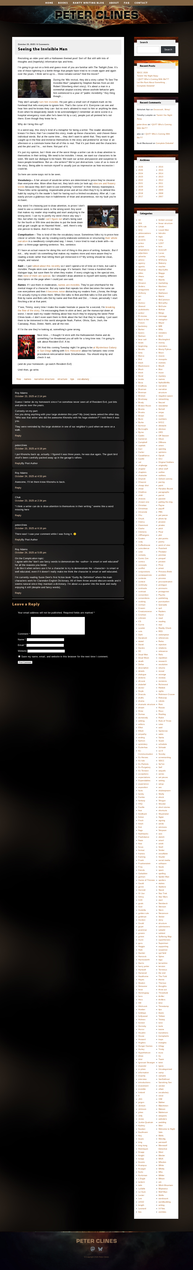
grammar (142, 930)
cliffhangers (143, 535)
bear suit (142, 339)
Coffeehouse (144, 545)
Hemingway (143, 993)
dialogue (142, 674)
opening (162, 449)
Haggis (141, 946)
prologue (163, 585)
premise (162, 555)
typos (161, 1066)
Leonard (142, 1208)
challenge (142, 465)
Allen (140, 280)
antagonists (143, 289)
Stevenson (163, 913)
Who (161, 1172)
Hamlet (141, 953)
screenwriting (165, 757)
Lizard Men (164, 230)
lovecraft (163, 250)
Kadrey (141, 1125)
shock (161, 797)
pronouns (163, 588)
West (161, 1152)
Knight (141, 1155)
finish (140, 824)
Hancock (142, 956)
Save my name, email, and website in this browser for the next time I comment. (64, 656)
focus (140, 847)
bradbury (142, 386)
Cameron (142, 439)
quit (160, 608)
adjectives (143, 253)
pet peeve (163, 515)
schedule (163, 744)
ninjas (161, 412)
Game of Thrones (146, 880)
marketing (163, 283)
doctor (141, 688)
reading (162, 621)
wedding (162, 1122)
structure (62, 379)
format (141, 850)
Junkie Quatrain (145, 1122)
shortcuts (163, 810)
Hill (139, 1003)
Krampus (142, 1165)
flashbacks (143, 834)
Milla (161, 329)
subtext (162, 933)
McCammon (164, 299)
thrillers (162, 999)
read (161, 618)
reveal (161, 671)
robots (161, 701)
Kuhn (140, 1172)
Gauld (141, 883)
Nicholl (162, 409)
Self (160, 767)
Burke (141, 422)
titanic (161, 1013)
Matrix (161, 296)
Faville (141, 807)
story (161, 920)
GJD (140, 900)
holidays (142, 1013)
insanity (141, 1076)
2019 (140, 190)
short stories (164, 807)
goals (140, 903)
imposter (142, 1066)
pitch (161, 528)
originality (163, 465)
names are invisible (68, 285)
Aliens (141, 276)
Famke (141, 797)
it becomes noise (55, 291)
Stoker (162, 917)
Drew (140, 711)
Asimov (141, 303)
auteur (141, 313)
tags (160, 960)
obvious (162, 429)
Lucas (161, 253)
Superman (163, 943)
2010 (161, 186)
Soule (161, 867)
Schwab (162, 747)
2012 (161, 180)
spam (161, 870)
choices (141, 499)
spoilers (162, 880)
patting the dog (166, 502)
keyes (141, 1139)
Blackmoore (143, 366)
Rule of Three (165, 721)
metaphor (163, 319)
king (140, 1142)
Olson (161, 439)
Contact (141, 3)
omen (161, 445)
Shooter (162, 804)
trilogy (161, 1046)
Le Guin (142, 1192)
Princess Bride (165, 571)
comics (141, 561)
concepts (142, 565)
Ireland (141, 1092)
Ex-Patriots (143, 764)
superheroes (164, 940)
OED (161, 432)
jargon (141, 1102)
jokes (140, 1112)
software (162, 863)
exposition (143, 787)
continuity (142, 585)
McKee (162, 309)
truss (161, 1052)
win (160, 1182)
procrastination (166, 581)
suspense (163, 950)
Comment (24, 634)
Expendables (144, 780)
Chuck (141, 518)
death (141, 661)
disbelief (142, 684)
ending (141, 737)
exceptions (143, 774)
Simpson (163, 830)
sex (160, 787)
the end (162, 973)
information (143, 1072)
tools (161, 1026)
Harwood (142, 973)
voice (161, 1096)
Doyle (141, 691)
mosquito (163, 359)
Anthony (142, 293)
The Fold (163, 976)
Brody (141, 402)
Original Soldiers (166, 462)
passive (162, 499)
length (141, 1205)
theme (161, 979)
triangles (163, 1042)
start (161, 900)
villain (161, 1089)
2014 (161, 173)
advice (141, 260)
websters (163, 1119)
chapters (142, 472)
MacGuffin (163, 270)
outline (162, 472)
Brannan (142, 389)
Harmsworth (144, 960)
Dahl (140, 635)
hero (140, 996)
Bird (140, 359)
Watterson (163, 1112)
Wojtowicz (163, 1188)
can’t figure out (54, 219)
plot (160, 535)
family (141, 794)
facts (140, 790)
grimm (141, 936)
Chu (140, 515)
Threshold (163, 993)
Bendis (141, 349)
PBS (160, 512)
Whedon (162, 1162)
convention (143, 595)
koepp (141, 1159)
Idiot (140, 1059)
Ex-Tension (143, 771)
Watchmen (163, 1106)
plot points (163, 538)
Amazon (142, 283)
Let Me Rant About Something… (152, 82)
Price (161, 565)
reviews (162, 678)
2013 (161, 176)
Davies (141, 648)
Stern (161, 910)
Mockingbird (164, 339)
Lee (140, 1198)
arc (139, 296)
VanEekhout (164, 1079)
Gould (141, 923)
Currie (141, 625)
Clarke (141, 528)
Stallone (162, 887)
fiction (141, 817)
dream (141, 707)
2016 (161, 167)
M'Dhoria (163, 260)
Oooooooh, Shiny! (161, 109)
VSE (160, 1099)
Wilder (161, 1175)
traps (161, 1039)
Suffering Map (165, 936)
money (162, 343)
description (143, 668)
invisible (142, 1089)
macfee (162, 266)
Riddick (162, 688)
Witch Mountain (166, 1185)
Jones (141, 1119)
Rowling (162, 714)
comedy (142, 555)
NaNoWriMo (164, 382)
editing (141, 721)
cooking (142, 601)
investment (143, 1086)
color (140, 552)
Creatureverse (145, 611)
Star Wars (163, 897)
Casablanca (143, 455)
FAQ (127, 3)
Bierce (141, 356)
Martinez (163, 286)
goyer (141, 926)
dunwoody (143, 717)
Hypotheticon (144, 1052)
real (160, 625)
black (140, 363)
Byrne (141, 432)
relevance (163, 651)
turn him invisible (48, 102)
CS (139, 621)
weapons (163, 1116)
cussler (141, 628)
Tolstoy (162, 1019)
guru (140, 943)
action (141, 243)
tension (162, 966)
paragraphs (164, 492)
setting (162, 780)
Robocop (163, 698)
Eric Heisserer (73, 350)
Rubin (161, 717)
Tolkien (162, 1016)
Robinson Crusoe (167, 694)
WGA (161, 1159)
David (141, 644)
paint (161, 485)
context (141, 581)
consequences (145, 575)
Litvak (161, 226)
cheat (141, 489)
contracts (142, 588)
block (140, 372)
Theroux (162, 983)
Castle (141, 459)
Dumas (141, 714)
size (160, 834)
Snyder (162, 857)
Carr (140, 449)
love (160, 246)
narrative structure (44, 379)
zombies (162, 1212)
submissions (164, 926)
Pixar (161, 532)
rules (161, 724)
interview (142, 1079)
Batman (142, 336)
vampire (162, 1076)
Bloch (141, 369)
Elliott (140, 731)
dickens (141, 678)
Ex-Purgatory (144, 767)
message (163, 316)
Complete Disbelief (145, 86)
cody (140, 542)
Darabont (142, 638)
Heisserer (142, 986)
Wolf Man (163, 1192)
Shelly (161, 794)
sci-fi (161, 751)
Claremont (143, 525)
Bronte (141, 409)
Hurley (141, 1049)
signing (162, 820)
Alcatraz (142, 270)
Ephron (141, 741)
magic (161, 276)
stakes (162, 883)
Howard (142, 1039)
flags (140, 830)
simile (161, 824)
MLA (161, 336)
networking (164, 399)
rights (161, 691)
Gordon (141, 920)
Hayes (141, 979)
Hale (140, 950)
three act (163, 989)
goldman (142, 917)
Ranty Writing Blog (88, 3)
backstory (142, 326)
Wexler (162, 1155)
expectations (144, 777)
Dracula (142, 694)
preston (162, 561)
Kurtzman (142, 1175)
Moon (161, 353)
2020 (140, 186)
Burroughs (143, 429)
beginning (143, 346)
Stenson (162, 906)
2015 (161, 170)
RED (161, 631)
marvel (162, 289)
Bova (140, 382)
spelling (162, 873)
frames (141, 853)
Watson (162, 1109)
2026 (140, 167)
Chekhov (142, 492)
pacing (162, 482)
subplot (162, 930)
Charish (142, 479)
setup (161, 784)
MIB (160, 326)
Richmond (163, 684)
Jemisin (141, 1106)
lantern (141, 1182)
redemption (164, 635)
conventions (143, 598)
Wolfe (161, 1195)
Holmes (141, 1019)
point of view (164, 545)
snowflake (163, 853)
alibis (140, 273)
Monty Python (165, 349)
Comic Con (143, 558)
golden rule (143, 913)
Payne (161, 505)
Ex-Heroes (143, 757)
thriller (161, 996)
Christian (142, 505)
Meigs (161, 313)
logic (161, 236)
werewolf (163, 1142)
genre (141, 887)
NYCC (161, 422)
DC (139, 651)
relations (163, 648)
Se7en (162, 764)
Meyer (161, 323)
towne (161, 1029)
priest (161, 568)
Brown (141, 416)
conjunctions (144, 571)
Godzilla (142, 910)
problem (162, 575)
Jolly (140, 1116)
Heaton (141, 983)
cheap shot (143, 485)
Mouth (161, 366)
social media (164, 860)
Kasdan (141, 1129)
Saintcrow (163, 731)
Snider (162, 850)
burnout (142, 425)
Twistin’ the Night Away (147, 76)
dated (141, 641)
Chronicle (142, 512)
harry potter (143, 966)
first (140, 827)
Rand (161, 615)
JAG (140, 1099)
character (142, 475)
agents (141, 266)
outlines (162, 475)
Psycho (162, 595)
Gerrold (141, 890)
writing (162, 1205)
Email (22, 645)
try (160, 1056)
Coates (141, 538)
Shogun (162, 800)
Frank (141, 860)
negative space (166, 396)
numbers (163, 419)
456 (140, 223)
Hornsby (142, 1026)
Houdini (141, 1033)
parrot (161, 495)
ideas (140, 1056)
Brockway (142, 399)
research (163, 661)
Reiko (161, 641)
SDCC (161, 760)
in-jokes (142, 1069)
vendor (162, 1086)
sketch (162, 837)
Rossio (162, 707)
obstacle (162, 425)
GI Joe (141, 893)
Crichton (142, 615)
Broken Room (144, 406)
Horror (141, 1029)
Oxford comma (165, 479)
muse (161, 372)
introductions (144, 1082)
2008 (161, 193)
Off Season (164, 435)
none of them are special (36, 276)
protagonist (164, 591)
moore (162, 356)
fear (140, 810)
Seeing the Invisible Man (43, 48)
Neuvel (162, 402)
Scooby (162, 754)
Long (161, 240)
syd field (162, 953)
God (140, 906)
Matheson (163, 293)
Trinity (161, 1049)
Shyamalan (164, 814)
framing (141, 857)
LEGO (141, 1202)
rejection (163, 644)
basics (141, 333)
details (141, 671)
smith (161, 843)
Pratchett (163, 548)
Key (140, 1135)
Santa (161, 737)
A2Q (140, 230)
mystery (162, 376)
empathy (142, 734)
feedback (142, 814)
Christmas (143, 508)
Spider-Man (164, 877)
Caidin (141, 435)
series (161, 774)
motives (162, 363)
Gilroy (141, 897)
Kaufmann (143, 1132)
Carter (141, 452)
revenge (162, 674)
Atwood (141, 306)
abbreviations (144, 233)
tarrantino (163, 963)
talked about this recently (46, 266)
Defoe (141, 664)
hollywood (143, 1016)
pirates (162, 525)
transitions (163, 1033)
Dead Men (143, 654)
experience (143, 784)
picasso (162, 522)
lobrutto (162, 233)
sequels (162, 771)
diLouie (141, 681)
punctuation (164, 601)
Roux (161, 711)
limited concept (166, 220)
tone (161, 1023)
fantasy (141, 800)
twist (161, 1062)
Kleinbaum (143, 1149)
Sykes (161, 956)
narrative (163, 386)
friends (141, 870)
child (140, 495)
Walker (162, 1102)
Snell (161, 847)
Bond (140, 376)
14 (139, 220)
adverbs (142, 256)
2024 (140, 173)
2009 (161, 190)
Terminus (163, 970)
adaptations (143, 250)
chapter (141, 469)
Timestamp (164, 1006)
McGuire (162, 306)
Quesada (163, 605)
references (164, 638)
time (160, 1003)
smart (161, 840)
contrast (142, 591)
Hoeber (141, 1009)
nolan (161, 416)
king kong (142, 1145)
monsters (163, 346)
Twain (161, 1059)
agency (141, 263)
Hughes (142, 1042)
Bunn (140, 419)
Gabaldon (142, 873)
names (27, 379)
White (161, 1165)
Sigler (161, 817)
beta (140, 353)
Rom (161, 704)
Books (63, 3)
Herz (140, 999)
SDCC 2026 (142, 72)
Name (22, 639)
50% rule (142, 226)
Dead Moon (143, 658)
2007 (161, 196)
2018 (140, 193)
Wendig (162, 1139)
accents (142, 240)
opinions (162, 452)
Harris (141, 963)
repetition (163, 658)
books (141, 379)
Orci (160, 459)
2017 (140, 196)
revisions (163, 681)
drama (141, 701)
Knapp (141, 1152)
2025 (140, 170)
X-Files (162, 1208)
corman (141, 605)
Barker (141, 329)
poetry (161, 542)
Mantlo (162, 280)
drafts (141, 698)
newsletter (163, 406)
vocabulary (83, 379)
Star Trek (163, 893)
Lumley (162, 256)
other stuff (163, 469)
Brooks (141, 412)
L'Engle (141, 1178)
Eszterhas (143, 747)
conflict (141, 568)
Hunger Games (145, 1046)
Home (49, 3)
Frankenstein (144, 863)
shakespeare (165, 790)
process (162, 578)
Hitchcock (142, 1006)
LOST (161, 243)
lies (139, 1212)
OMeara (162, 442)
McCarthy (163, 303)
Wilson (162, 1178)
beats (141, 343)
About (114, 3)
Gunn (140, 940)
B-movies (142, 316)
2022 (140, 180)
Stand (161, 890)
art (139, 299)
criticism (142, 618)
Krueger (142, 1169)
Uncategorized (165, 1069)
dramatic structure (146, 704)
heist (140, 989)
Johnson (142, 1109)
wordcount (163, 1198)
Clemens (142, 532)
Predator (163, 552)
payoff (161, 508)
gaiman (141, 877)
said (160, 727)
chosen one (143, 502)
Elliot (140, 727)
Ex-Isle (141, 760)
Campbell (142, 442)
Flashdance (143, 837)
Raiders (162, 611)
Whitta (161, 1169)
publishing (163, 598)
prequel (162, 558)
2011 (161, 183)
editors (141, 724)
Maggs (162, 273)
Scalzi (161, 741)
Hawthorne (143, 976)
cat (139, 462)
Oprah (161, 455)
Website (22, 651)
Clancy (141, 522)
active (141, 246)
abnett (141, 236)
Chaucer (142, 482)
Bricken (141, 396)
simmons (163, 827)
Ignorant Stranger (146, 1062)
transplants (164, 1036)
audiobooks (143, 309)
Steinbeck (163, 903)
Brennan (142, 392)
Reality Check (165, 628)
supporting (163, 946)
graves (141, 933)
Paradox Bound (166, 489)
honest (141, 1023)
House (141, 1036)
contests (142, 578)
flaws (140, 840)
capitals (141, 445)
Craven (141, 608)
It (139, 1096)
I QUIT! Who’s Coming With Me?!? (153, 79)
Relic (161, 654)
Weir (161, 1125)
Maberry (162, 263)
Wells (161, 1135)
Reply (18, 435)
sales (161, 734)
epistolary (142, 744)
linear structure (166, 223)
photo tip (163, 518)
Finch (141, 820)
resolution (163, 664)
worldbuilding (165, 1202)
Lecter (141, 1195)
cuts (140, 631)
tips (72, 379)
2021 (140, 183)
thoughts (163, 986)
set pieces (163, 777)
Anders (141, 286)
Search (144, 42)
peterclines (142, 124)
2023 (140, 176)
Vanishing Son (165, 1082)
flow (19, 379)
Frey (140, 867)
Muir (161, 369)
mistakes (163, 333)
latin (140, 1185)
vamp (161, 1072)
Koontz (141, 1162)
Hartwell (142, 970)
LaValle (141, 1188)
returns (162, 668)
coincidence (143, 548)
